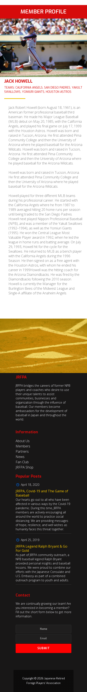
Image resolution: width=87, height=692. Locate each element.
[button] (26, 3)
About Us (23, 441)
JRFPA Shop (24, 467)
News (20, 456)
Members (23, 446)
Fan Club (22, 462)
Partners (22, 451)
